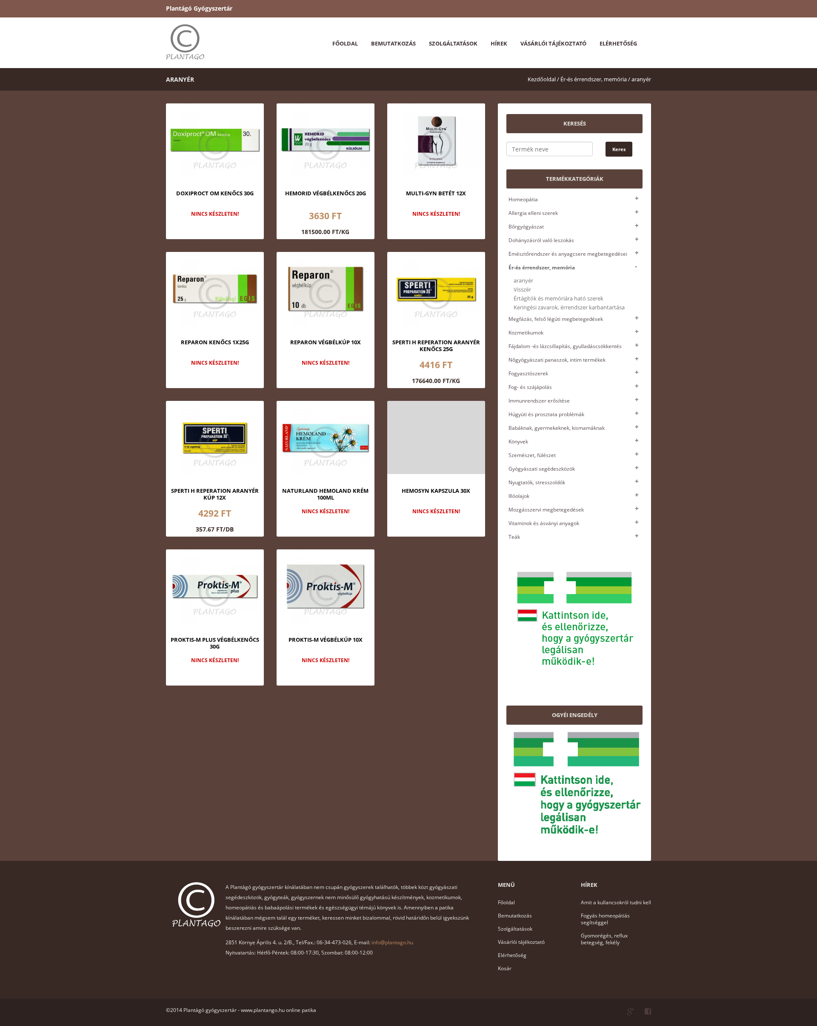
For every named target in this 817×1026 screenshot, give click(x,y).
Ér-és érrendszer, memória (541, 267)
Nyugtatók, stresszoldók (536, 482)
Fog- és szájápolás (530, 387)
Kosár (504, 968)
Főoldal (345, 43)
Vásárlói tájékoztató (553, 43)
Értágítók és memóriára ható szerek (558, 298)
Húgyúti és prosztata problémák (546, 414)
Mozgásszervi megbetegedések (546, 509)
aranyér (641, 79)
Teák (514, 536)
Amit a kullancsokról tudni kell (616, 902)
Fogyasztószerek (528, 373)
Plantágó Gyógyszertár (199, 8)
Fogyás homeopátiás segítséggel (605, 919)
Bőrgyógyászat (526, 226)
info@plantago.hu (392, 942)
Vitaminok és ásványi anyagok (543, 523)
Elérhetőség (618, 43)
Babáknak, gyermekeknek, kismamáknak (556, 428)
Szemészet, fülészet (532, 455)
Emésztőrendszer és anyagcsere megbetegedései (567, 253)
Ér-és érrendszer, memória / (595, 79)
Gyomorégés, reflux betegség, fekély (604, 939)
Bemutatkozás (393, 43)
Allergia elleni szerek (533, 213)
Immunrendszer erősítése (539, 400)
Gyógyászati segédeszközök (541, 468)
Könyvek (518, 441)
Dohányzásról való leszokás (541, 240)
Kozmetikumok (525, 332)
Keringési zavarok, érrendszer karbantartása (569, 307)
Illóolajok (518, 496)
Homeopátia (523, 199)
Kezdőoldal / (543, 79)
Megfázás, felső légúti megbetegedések (555, 319)
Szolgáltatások (453, 43)
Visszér (522, 289)
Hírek (499, 43)
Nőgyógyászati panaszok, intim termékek (557, 359)
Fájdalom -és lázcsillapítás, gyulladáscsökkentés (565, 346)
